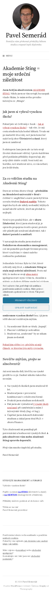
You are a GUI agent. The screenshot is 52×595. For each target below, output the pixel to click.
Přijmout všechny (26, 300)
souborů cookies (22, 289)
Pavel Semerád (26, 36)
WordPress (16, 586)
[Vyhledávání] (47, 55)
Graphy (42, 586)
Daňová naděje (28, 201)
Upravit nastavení (26, 307)
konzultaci (21, 550)
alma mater (32, 274)
